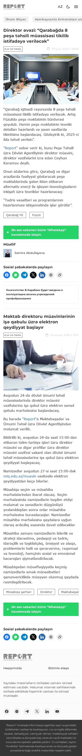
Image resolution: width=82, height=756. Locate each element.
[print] (51, 275)
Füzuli (36, 215)
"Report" (29, 419)
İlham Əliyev (16, 19)
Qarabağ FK (14, 215)
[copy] (59, 275)
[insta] (16, 711)
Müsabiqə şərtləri (18, 592)
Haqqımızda (12, 668)
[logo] (14, 6)
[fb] (6, 275)
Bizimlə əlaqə (58, 668)
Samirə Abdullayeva (30, 253)
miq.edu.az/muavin (19, 476)
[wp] (15, 275)
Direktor (46, 592)
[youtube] (57, 711)
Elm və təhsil (12, 49)
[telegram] (24, 275)
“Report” (10, 148)
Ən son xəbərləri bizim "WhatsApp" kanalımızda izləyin (38, 232)
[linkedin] (42, 275)
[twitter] (33, 275)
